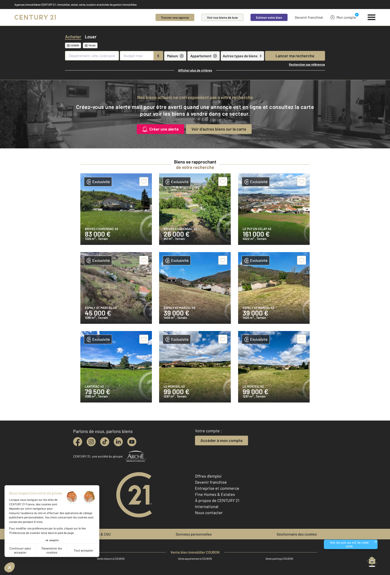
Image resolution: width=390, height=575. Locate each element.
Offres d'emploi (208, 476)
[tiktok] (104, 441)
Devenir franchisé (309, 17)
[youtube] (131, 441)
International (206, 506)
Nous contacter (209, 512)
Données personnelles (194, 534)
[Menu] (372, 17)
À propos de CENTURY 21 (217, 500)
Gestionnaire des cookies (297, 534)
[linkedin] (118, 441)
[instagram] (91, 441)
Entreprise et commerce (217, 488)
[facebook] (77, 441)
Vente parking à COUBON (279, 558)
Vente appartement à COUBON (195, 558)
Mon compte (346, 17)
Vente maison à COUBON (111, 558)
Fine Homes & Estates (215, 494)
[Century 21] (35, 17)
